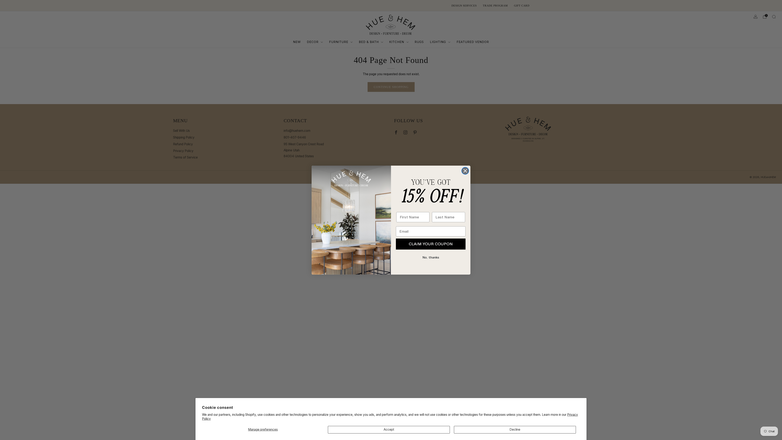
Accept (389, 429)
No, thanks (431, 257)
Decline (515, 429)
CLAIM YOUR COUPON (431, 243)
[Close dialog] (465, 170)
